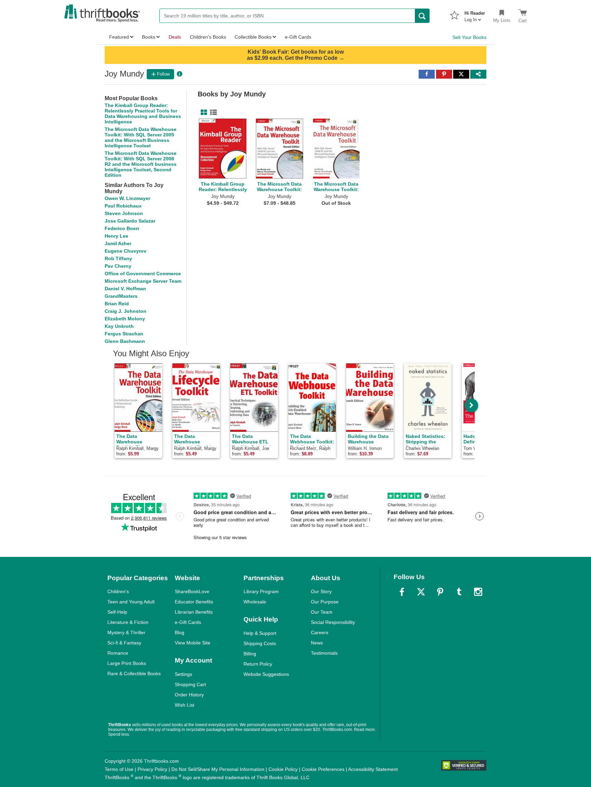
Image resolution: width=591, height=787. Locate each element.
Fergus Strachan (124, 333)
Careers (319, 632)
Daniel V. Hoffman (125, 288)
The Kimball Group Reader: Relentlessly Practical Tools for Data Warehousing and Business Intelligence (143, 113)
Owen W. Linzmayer (127, 198)
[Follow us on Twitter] (421, 592)
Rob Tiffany (118, 258)
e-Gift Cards (188, 622)
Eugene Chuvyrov (125, 251)
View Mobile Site (192, 642)
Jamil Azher (118, 243)
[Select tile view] (212, 112)
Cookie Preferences (323, 769)
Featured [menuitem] (119, 37)
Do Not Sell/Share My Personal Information (217, 769)
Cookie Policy (283, 769)
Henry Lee (116, 236)
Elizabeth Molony (125, 318)
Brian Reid (117, 303)
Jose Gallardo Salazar (130, 221)
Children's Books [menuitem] (208, 37)
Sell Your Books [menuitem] (469, 37)
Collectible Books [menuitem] (253, 37)
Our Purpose (325, 601)
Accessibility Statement (373, 769)
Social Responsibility (333, 622)
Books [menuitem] (148, 37)
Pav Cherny (118, 266)
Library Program (261, 591)
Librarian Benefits (194, 612)
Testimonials (324, 653)
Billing (250, 653)
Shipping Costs (260, 643)
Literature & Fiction (127, 622)
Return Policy (258, 664)
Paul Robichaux (123, 206)
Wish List (184, 705)
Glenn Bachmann (125, 341)
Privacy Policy (152, 769)
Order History (189, 694)
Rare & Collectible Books (134, 673)
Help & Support (260, 633)
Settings (183, 674)
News (317, 642)
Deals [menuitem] (175, 37)
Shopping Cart (190, 684)
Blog (179, 632)
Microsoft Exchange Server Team (143, 281)
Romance (117, 653)
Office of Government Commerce (143, 273)
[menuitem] (474, 14)
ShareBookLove (192, 591)
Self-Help (117, 612)
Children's (118, 591)
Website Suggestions (266, 674)
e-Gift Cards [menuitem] (298, 37)
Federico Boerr (122, 228)
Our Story (321, 591)
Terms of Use (119, 769)
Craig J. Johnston (125, 311)
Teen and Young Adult (131, 601)
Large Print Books (126, 663)
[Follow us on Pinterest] (440, 592)
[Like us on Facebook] (402, 592)
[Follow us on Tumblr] (459, 592)
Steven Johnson (124, 213)
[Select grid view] (202, 112)
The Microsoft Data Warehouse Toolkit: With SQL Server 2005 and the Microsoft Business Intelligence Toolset (140, 137)
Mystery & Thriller (126, 632)
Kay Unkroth (119, 326)
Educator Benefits (194, 601)
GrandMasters (121, 296)
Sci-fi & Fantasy (124, 642)
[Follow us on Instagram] (478, 592)
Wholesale (255, 601)
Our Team (321, 612)
